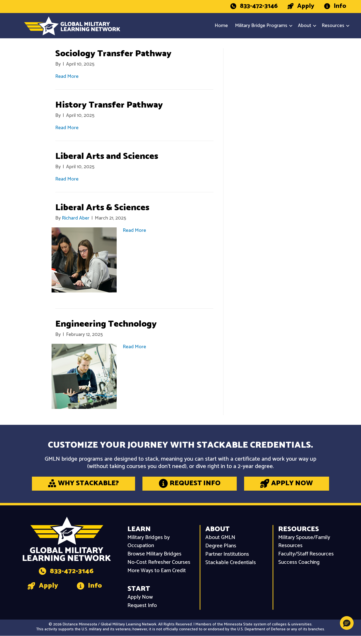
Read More (67, 76)
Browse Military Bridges (154, 554)
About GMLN (220, 538)
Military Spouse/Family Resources (304, 542)
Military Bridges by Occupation (148, 542)
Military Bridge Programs (261, 26)
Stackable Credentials (230, 563)
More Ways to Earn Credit (156, 571)
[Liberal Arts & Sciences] (84, 260)
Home (221, 26)
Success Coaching (298, 562)
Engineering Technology (106, 324)
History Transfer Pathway (109, 105)
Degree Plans (220, 546)
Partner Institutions (227, 554)
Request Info (142, 606)
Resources (333, 26)
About (304, 26)
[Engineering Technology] (84, 376)
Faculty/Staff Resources (306, 554)
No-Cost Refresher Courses (158, 562)
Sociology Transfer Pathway (113, 53)
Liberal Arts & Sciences (102, 207)
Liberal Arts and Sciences (106, 156)
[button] (290, 26)
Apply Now (140, 597)
